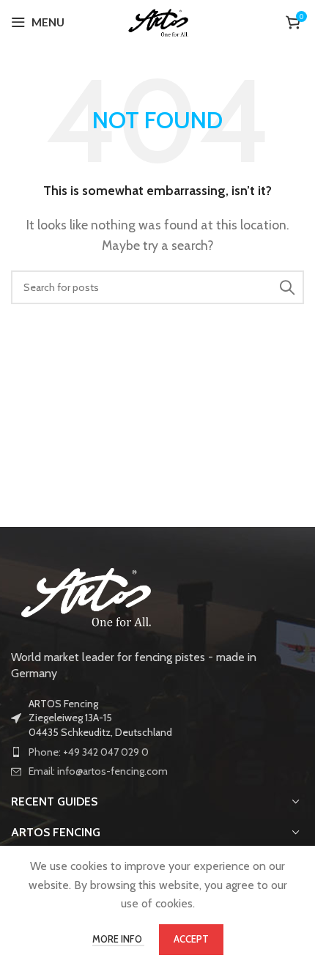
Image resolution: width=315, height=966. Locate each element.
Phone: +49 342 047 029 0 (89, 752)
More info (118, 939)
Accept (191, 939)
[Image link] (84, 594)
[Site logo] (158, 21)
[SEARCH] (287, 287)
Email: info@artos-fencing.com (98, 771)
